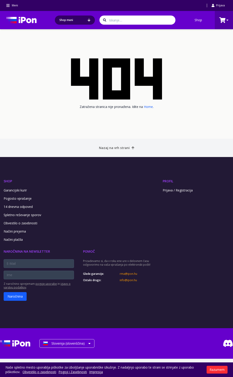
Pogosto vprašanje (18, 198)
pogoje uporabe (46, 284)
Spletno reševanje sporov (22, 215)
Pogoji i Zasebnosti (72, 372)
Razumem (217, 369)
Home (148, 107)
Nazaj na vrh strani (114, 148)
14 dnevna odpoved (18, 206)
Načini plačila (13, 239)
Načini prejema (15, 231)
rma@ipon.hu (128, 274)
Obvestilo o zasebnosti (20, 223)
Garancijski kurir (15, 190)
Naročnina (15, 296)
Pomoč (89, 251)
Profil (168, 181)
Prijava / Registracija (178, 190)
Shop (198, 20)
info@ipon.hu (128, 280)
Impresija (96, 372)
